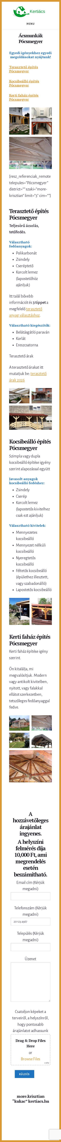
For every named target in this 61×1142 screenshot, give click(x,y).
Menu (30, 23)
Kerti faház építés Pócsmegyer (23, 97)
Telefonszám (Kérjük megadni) (30, 911)
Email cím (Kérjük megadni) (30, 885)
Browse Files (30, 1059)
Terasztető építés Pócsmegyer (23, 69)
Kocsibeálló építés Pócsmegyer (24, 83)
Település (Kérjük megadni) (30, 936)
